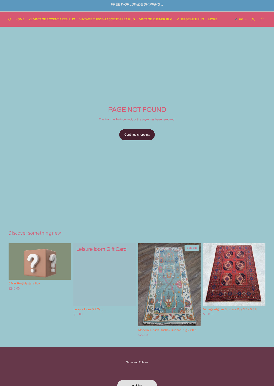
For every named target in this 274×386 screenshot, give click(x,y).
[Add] (64, 273)
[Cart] (262, 19)
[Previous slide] (144, 285)
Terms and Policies (137, 362)
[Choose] (129, 299)
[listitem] (212, 19)
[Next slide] (194, 285)
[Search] (10, 19)
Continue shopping (137, 134)
